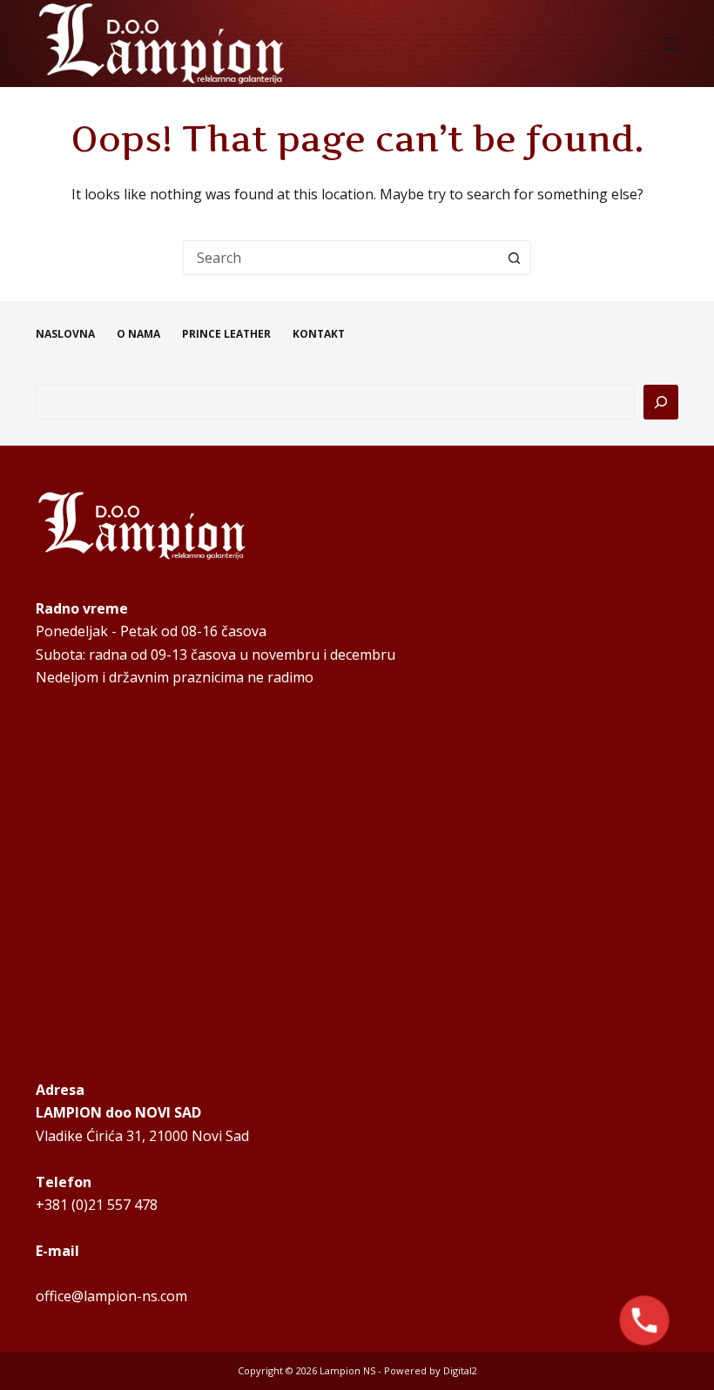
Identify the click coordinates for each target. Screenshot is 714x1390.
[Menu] (670, 43)
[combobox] (340, 257)
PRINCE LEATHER (226, 334)
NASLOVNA (65, 334)
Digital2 (460, 1370)
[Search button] (513, 257)
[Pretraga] (660, 402)
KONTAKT (319, 334)
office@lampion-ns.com (111, 1296)
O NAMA (138, 334)
